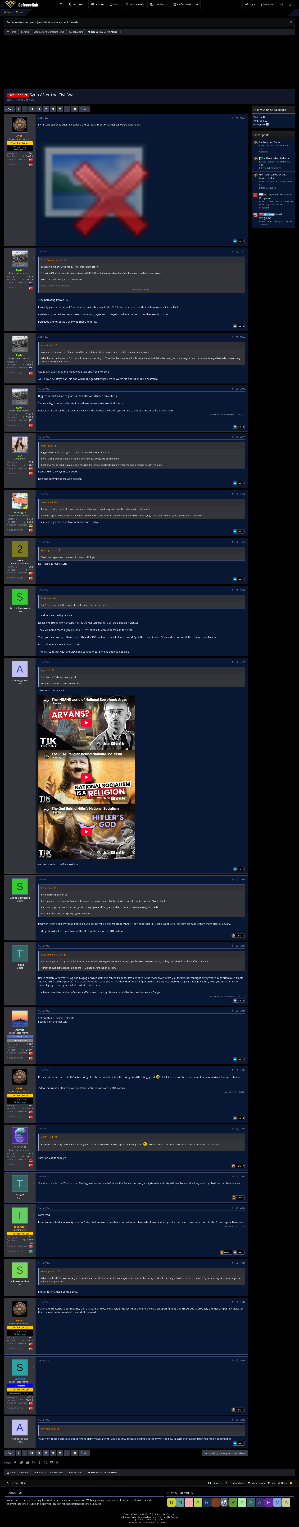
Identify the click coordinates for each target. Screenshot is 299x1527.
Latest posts (261, 135)
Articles (99, 4)
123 (22, 156)
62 (22, 1156)
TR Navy (263, 224)
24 (31, 109)
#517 (242, 1263)
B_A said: (46, 670)
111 (74, 109)
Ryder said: (47, 445)
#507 (242, 542)
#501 (242, 117)
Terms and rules (237, 1482)
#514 (242, 1128)
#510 (242, 879)
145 (22, 1049)
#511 (242, 946)
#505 (242, 437)
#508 (242, 589)
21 (24, 1239)
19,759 (29, 279)
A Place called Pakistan (276, 158)
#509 (242, 662)
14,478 (29, 156)
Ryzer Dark (20, 1482)
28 (60, 109)
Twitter (258, 117)
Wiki (116, 4)
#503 (242, 336)
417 (31, 569)
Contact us (217, 1482)
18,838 (29, 1400)
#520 (242, 1420)
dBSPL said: (47, 502)
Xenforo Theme (150, 1519)
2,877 (30, 1239)
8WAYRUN (165, 1522)
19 (24, 521)
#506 (242, 494)
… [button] (25, 109)
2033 (20, 560)
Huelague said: (49, 550)
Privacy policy (258, 1482)
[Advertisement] (149, 63)
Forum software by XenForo (149, 1514)
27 (53, 109)
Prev (10, 109)
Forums (78, 4)
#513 (242, 1070)
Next (83, 109)
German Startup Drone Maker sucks (272, 176)
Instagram (259, 124)
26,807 (29, 1049)
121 (22, 1400)
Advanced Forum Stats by (149, 1517)
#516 (242, 1208)
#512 (242, 1011)
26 (45, 109)
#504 (242, 389)
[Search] (281, 4)
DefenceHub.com (187, 4)
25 (38, 109)
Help (273, 1482)
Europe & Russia (268, 187)
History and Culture (270, 142)
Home (61, 4)
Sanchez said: (48, 1428)
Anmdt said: (47, 345)
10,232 (29, 1156)
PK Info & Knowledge (270, 167)
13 (22, 279)
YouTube (259, 120)
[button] (86, 4)
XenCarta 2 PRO (136, 1522)
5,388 (30, 521)
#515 (242, 1176)
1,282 (30, 465)
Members (160, 4)
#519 (242, 1360)
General (263, 151)
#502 (242, 251)
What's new (136, 4)
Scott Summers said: (51, 260)
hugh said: (46, 598)
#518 (242, 1302)
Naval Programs (270, 215)
